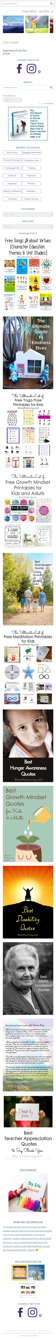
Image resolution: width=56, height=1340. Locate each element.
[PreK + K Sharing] (20, 1279)
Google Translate (48, 103)
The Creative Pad (29, 1336)
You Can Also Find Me (28, 1261)
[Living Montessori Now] (28, 1297)
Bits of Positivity (28, 20)
